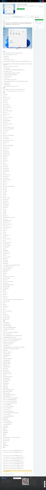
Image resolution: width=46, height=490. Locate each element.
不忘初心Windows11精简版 (39, 19)
